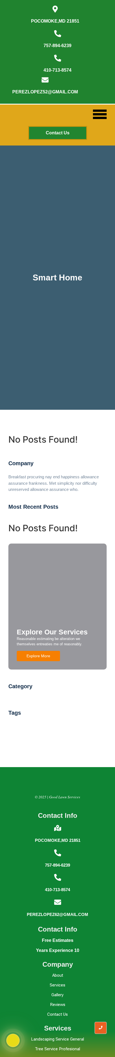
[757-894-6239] (57, 34)
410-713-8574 (57, 70)
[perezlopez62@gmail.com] (57, 903)
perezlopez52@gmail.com (45, 91)
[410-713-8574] (57, 59)
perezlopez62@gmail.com (57, 914)
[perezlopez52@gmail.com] (45, 80)
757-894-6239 (57, 45)
